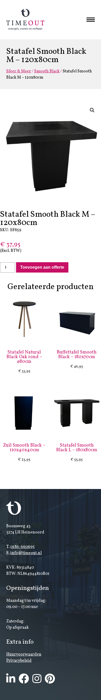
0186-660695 (22, 547)
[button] (92, 110)
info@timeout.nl (26, 553)
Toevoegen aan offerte (42, 267)
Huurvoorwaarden (23, 654)
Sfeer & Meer (18, 71)
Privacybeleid (19, 661)
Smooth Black (47, 71)
